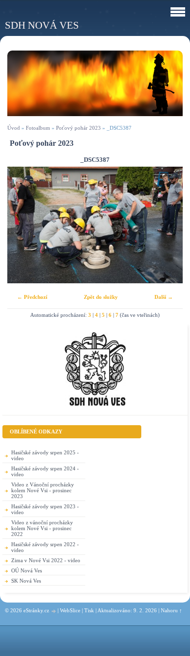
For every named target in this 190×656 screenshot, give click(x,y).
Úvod (13, 128)
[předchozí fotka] (23, 225)
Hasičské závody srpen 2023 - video (45, 509)
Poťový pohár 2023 (78, 128)
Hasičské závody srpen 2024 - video (45, 471)
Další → (163, 297)
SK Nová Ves (26, 581)
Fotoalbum (38, 128)
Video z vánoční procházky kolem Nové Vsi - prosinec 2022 (42, 528)
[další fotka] (167, 225)
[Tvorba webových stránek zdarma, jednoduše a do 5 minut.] (54, 611)
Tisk (89, 610)
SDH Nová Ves (42, 25)
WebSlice (70, 610)
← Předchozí (32, 297)
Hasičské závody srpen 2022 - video (45, 547)
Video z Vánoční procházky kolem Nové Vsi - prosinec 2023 (42, 490)
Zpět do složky (101, 297)
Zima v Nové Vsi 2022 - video (45, 560)
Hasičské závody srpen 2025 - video (45, 455)
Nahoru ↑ (171, 610)
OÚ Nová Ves (26, 570)
